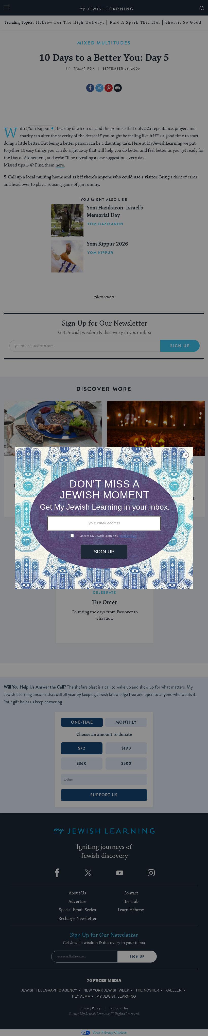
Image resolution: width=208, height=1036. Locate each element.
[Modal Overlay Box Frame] (104, 518)
